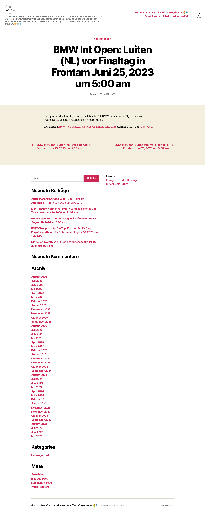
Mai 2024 (36, 387)
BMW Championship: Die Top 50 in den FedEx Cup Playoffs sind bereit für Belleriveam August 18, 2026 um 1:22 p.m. (64, 232)
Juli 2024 (37, 378)
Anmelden (37, 474)
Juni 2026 (37, 284)
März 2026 (37, 297)
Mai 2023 (36, 436)
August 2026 (39, 276)
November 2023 (41, 411)
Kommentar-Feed (41, 482)
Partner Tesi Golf (180, 16)
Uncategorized (102, 39)
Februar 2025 (39, 350)
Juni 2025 (37, 334)
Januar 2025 (38, 354)
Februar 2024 (39, 399)
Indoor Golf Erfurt (117, 184)
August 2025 (39, 325)
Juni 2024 (37, 383)
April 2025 (37, 342)
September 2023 (41, 419)
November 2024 (41, 362)
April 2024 (37, 391)
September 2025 (41, 321)
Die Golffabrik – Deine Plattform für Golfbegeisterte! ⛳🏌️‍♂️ (160, 12)
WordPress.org (40, 486)
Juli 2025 (36, 329)
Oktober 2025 (39, 317)
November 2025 (41, 313)
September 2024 (41, 370)
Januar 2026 (38, 305)
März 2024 (37, 395)
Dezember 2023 (40, 407)
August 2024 (39, 374)
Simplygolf (146, 126)
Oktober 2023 (39, 415)
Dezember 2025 (40, 309)
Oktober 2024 (39, 366)
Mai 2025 (36, 338)
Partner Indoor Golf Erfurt (156, 16)
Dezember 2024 (41, 358)
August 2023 (39, 423)
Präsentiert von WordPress (113, 505)
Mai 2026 (36, 288)
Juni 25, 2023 (109, 94)
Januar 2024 (38, 403)
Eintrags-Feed (39, 478)
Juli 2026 (37, 280)
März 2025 (37, 346)
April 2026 (37, 293)
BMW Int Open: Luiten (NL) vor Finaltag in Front (87, 126)
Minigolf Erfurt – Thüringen (122, 180)
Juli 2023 (36, 428)
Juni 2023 (37, 432)
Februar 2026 (39, 301)
